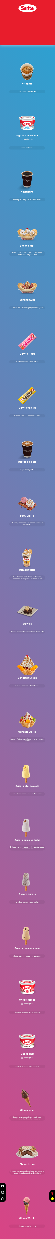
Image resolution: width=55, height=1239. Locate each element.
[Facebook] (2, 1186)
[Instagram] (2, 1192)
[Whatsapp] (2, 1198)
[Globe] (52, 1198)
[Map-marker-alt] (52, 1193)
